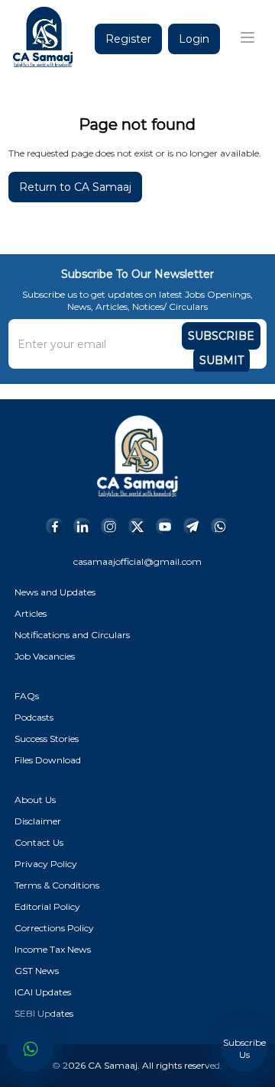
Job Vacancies (45, 656)
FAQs (27, 696)
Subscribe (221, 336)
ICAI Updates (43, 992)
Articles (31, 613)
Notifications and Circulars (72, 634)
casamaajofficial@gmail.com (137, 561)
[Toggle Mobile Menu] (247, 37)
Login (194, 39)
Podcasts (34, 717)
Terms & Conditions (57, 885)
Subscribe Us (244, 1048)
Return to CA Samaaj (75, 187)
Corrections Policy (54, 928)
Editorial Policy (47, 906)
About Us (35, 799)
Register (128, 39)
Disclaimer (38, 821)
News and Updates (55, 592)
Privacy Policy (46, 863)
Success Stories (47, 738)
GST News (37, 970)
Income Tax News (53, 949)
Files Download (48, 760)
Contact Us (39, 842)
